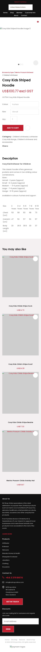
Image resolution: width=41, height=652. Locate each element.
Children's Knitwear (10, 75)
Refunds (22, 640)
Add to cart (13, 128)
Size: (4, 111)
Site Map (14, 640)
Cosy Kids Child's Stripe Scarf (20, 364)
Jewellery (5, 560)
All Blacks (5, 543)
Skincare (5, 550)
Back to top (31, 640)
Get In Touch (12, 601)
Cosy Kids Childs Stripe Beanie (20, 422)
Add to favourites (35, 258)
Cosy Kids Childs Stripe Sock (20, 306)
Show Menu (3, 22)
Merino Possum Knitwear (24, 72)
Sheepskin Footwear (9, 557)
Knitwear (5, 546)
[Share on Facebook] (9, 146)
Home (5, 13)
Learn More (7, 534)
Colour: (5, 104)
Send (8, 629)
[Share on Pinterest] (19, 146)
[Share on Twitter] (12, 146)
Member (19, 13)
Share (5, 146)
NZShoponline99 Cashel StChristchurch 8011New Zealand (12, 591)
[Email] (16, 146)
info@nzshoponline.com (15, 582)
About (16, 15)
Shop (12, 13)
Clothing (5, 563)
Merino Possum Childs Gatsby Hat (20, 480)
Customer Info (30, 13)
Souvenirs (6, 567)
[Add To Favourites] (27, 127)
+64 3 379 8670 (14, 577)
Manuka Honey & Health (11, 553)
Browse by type (8, 72)
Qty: (4, 119)
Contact (24, 15)
